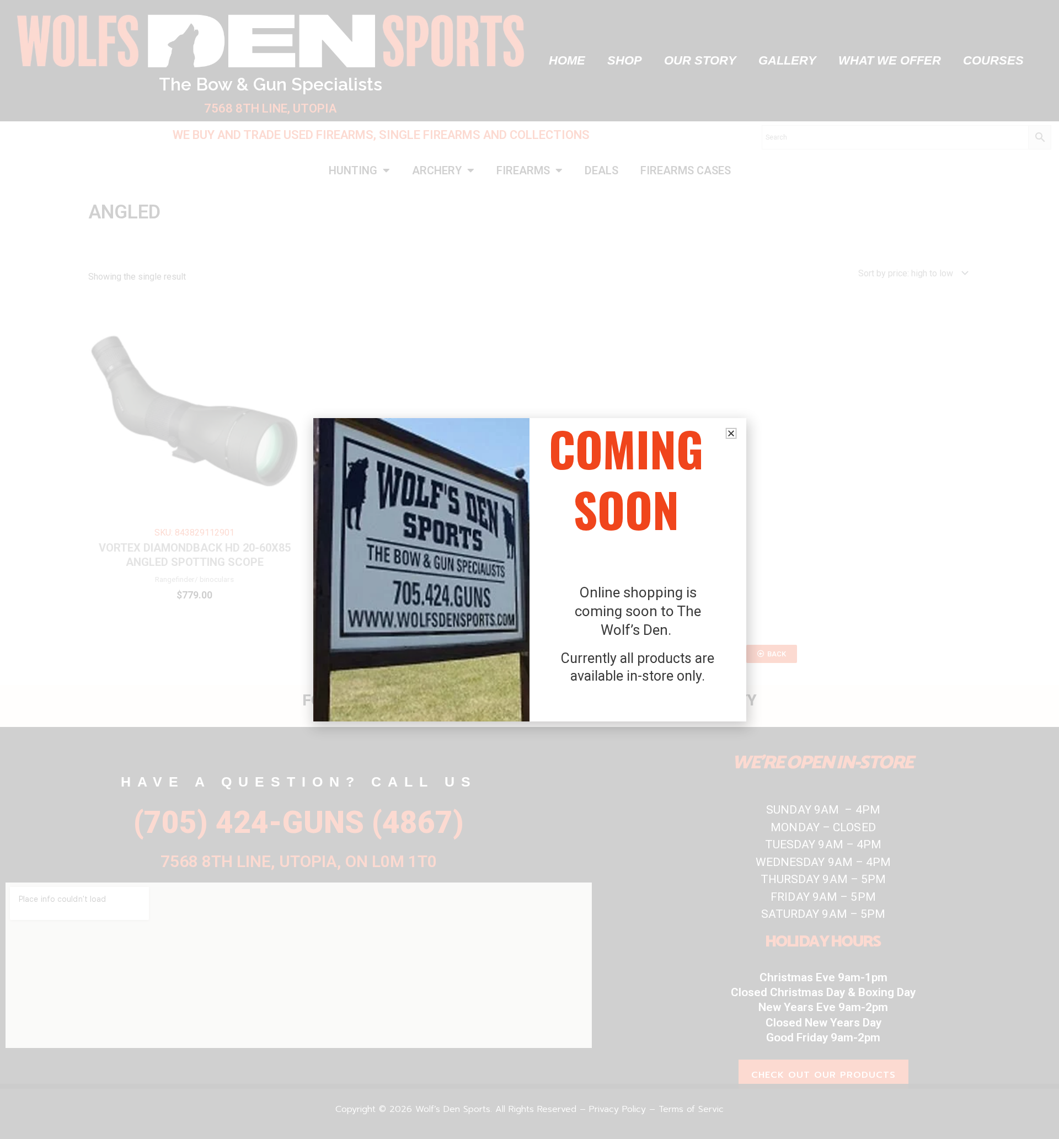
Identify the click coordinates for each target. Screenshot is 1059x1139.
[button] (731, 433)
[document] (529, 569)
